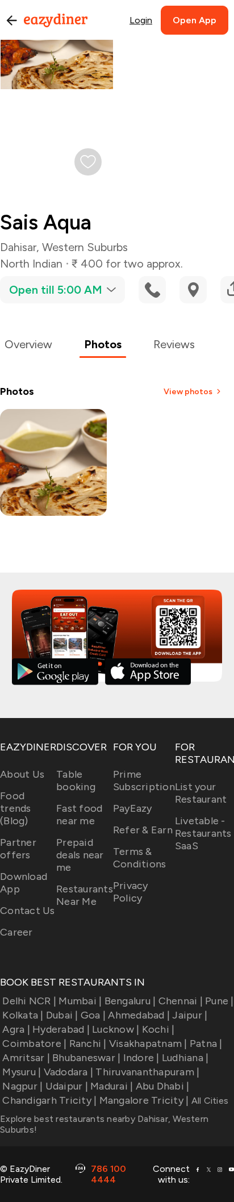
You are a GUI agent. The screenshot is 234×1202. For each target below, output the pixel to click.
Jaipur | (189, 1015)
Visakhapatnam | (148, 1043)
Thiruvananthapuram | (147, 1072)
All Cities (208, 1100)
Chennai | (180, 1001)
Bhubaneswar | (86, 1057)
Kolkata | (22, 1015)
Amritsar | (26, 1057)
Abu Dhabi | (162, 1086)
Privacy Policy (130, 891)
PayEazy (132, 808)
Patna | (206, 1043)
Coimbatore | (34, 1043)
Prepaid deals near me (80, 855)
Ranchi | (87, 1043)
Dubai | (62, 1015)
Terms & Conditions (139, 857)
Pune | (219, 1001)
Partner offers (18, 848)
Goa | (93, 1015)
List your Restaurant (201, 793)
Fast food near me (79, 814)
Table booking (75, 780)
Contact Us (27, 910)
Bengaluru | (130, 1001)
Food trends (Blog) (15, 808)
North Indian (31, 263)
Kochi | (158, 1029)
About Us (22, 774)
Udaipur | (66, 1086)
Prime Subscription (144, 780)
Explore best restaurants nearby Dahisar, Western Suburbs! (104, 1124)
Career (16, 932)
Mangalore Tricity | (144, 1100)
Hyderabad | (61, 1029)
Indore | (141, 1057)
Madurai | (111, 1086)
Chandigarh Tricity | (49, 1100)
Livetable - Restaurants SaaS (203, 833)
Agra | (16, 1029)
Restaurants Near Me (84, 895)
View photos (188, 392)
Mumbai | (80, 1001)
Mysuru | (21, 1072)
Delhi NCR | (29, 1001)
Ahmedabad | (139, 1015)
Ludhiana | (185, 1057)
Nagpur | (22, 1086)
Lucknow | (115, 1029)
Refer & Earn (143, 830)
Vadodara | (68, 1072)
